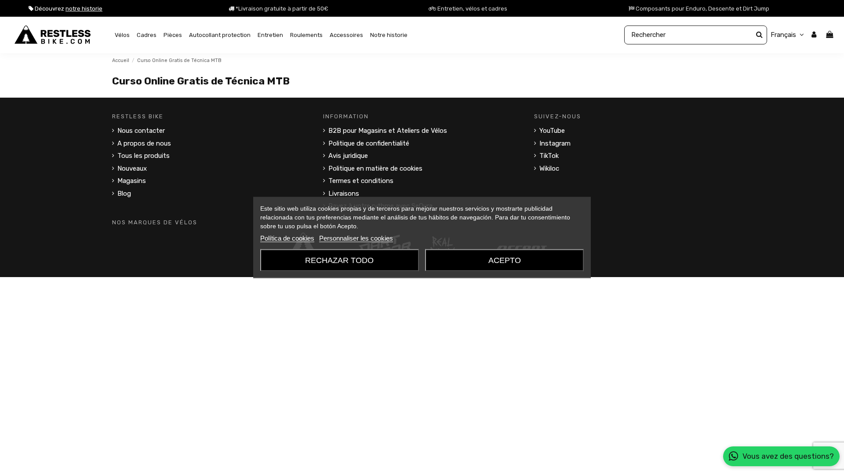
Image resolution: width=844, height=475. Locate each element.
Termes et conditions (360, 181)
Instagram (555, 143)
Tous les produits (143, 156)
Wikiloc (549, 168)
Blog (124, 193)
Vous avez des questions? (788, 456)
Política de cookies (287, 238)
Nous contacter (141, 131)
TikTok (549, 156)
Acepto (504, 260)
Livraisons (343, 193)
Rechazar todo (339, 260)
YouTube (552, 131)
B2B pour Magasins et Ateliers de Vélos (387, 131)
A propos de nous (144, 143)
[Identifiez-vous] (814, 35)
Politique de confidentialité (368, 143)
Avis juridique (348, 156)
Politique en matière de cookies (375, 168)
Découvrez (67, 8)
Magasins (131, 181)
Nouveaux (132, 168)
